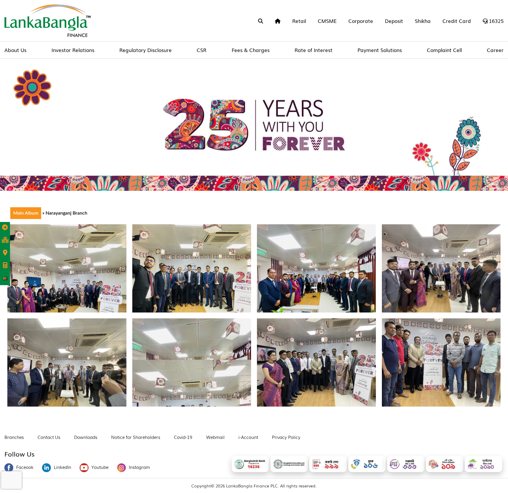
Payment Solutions (379, 50)
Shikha (423, 20)
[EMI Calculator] (5, 266)
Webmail (215, 437)
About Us (15, 50)
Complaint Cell (444, 50)
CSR (201, 50)
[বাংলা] (5, 278)
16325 (496, 20)
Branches (14, 437)
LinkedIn (62, 467)
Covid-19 (183, 437)
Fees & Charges (251, 50)
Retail (299, 20)
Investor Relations (72, 50)
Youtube (99, 467)
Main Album (25, 213)
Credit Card (456, 20)
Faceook (25, 467)
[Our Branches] (5, 253)
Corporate (360, 20)
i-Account (248, 437)
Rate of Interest (313, 50)
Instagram (139, 467)
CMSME (327, 20)
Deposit (394, 20)
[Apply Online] (5, 228)
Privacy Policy (286, 437)
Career (495, 50)
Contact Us (49, 437)
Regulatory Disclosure (145, 50)
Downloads (85, 437)
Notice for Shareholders (135, 437)
